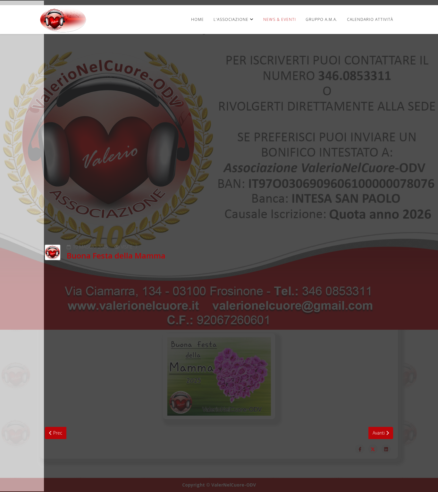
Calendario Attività (370, 19)
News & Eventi (279, 19)
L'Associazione (231, 19)
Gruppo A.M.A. (321, 19)
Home (197, 19)
